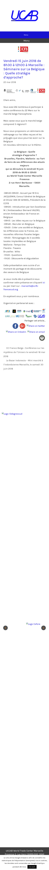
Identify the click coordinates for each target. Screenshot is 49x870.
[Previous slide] (5, 628)
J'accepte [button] (32, 867)
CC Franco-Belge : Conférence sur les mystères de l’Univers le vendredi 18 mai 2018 (24, 352)
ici (44, 282)
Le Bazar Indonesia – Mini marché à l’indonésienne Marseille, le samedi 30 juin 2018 (23, 364)
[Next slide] (43, 628)
